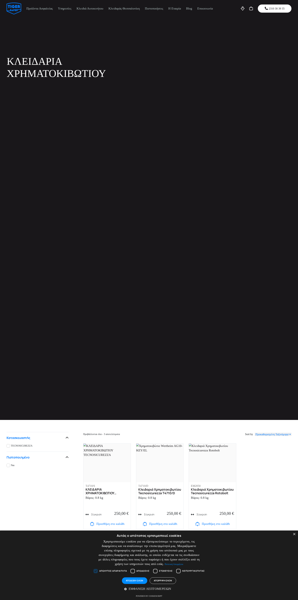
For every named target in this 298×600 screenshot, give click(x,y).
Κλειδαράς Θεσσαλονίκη (124, 8)
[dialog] (149, 565)
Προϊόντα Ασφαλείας (39, 8)
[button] (149, 589)
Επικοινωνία (205, 8)
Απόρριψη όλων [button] (163, 580)
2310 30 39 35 (277, 8)
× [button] (294, 534)
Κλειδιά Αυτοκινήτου (90, 8)
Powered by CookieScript (149, 596)
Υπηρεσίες (64, 8)
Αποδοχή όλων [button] (134, 580)
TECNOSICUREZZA (21, 445)
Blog (189, 8)
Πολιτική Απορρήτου (174, 564)
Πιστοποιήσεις (154, 8)
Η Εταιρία (174, 8)
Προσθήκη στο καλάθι (110, 524)
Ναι (12, 465)
